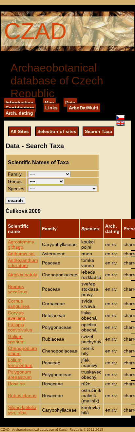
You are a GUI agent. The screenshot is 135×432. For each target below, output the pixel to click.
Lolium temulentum (20, 362)
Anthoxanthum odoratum (23, 263)
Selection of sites (56, 131)
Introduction (19, 102)
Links (51, 107)
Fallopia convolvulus (20, 327)
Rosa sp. (17, 383)
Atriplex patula (22, 274)
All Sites (19, 131)
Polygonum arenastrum (20, 374)
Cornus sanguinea (18, 303)
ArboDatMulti (83, 107)
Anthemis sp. (21, 253)
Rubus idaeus (22, 395)
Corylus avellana (16, 315)
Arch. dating (19, 113)
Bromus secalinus (17, 289)
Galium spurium (16, 339)
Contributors (20, 107)
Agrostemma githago (21, 244)
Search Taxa (98, 131)
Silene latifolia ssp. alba (22, 410)
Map (49, 102)
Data (70, 102)
